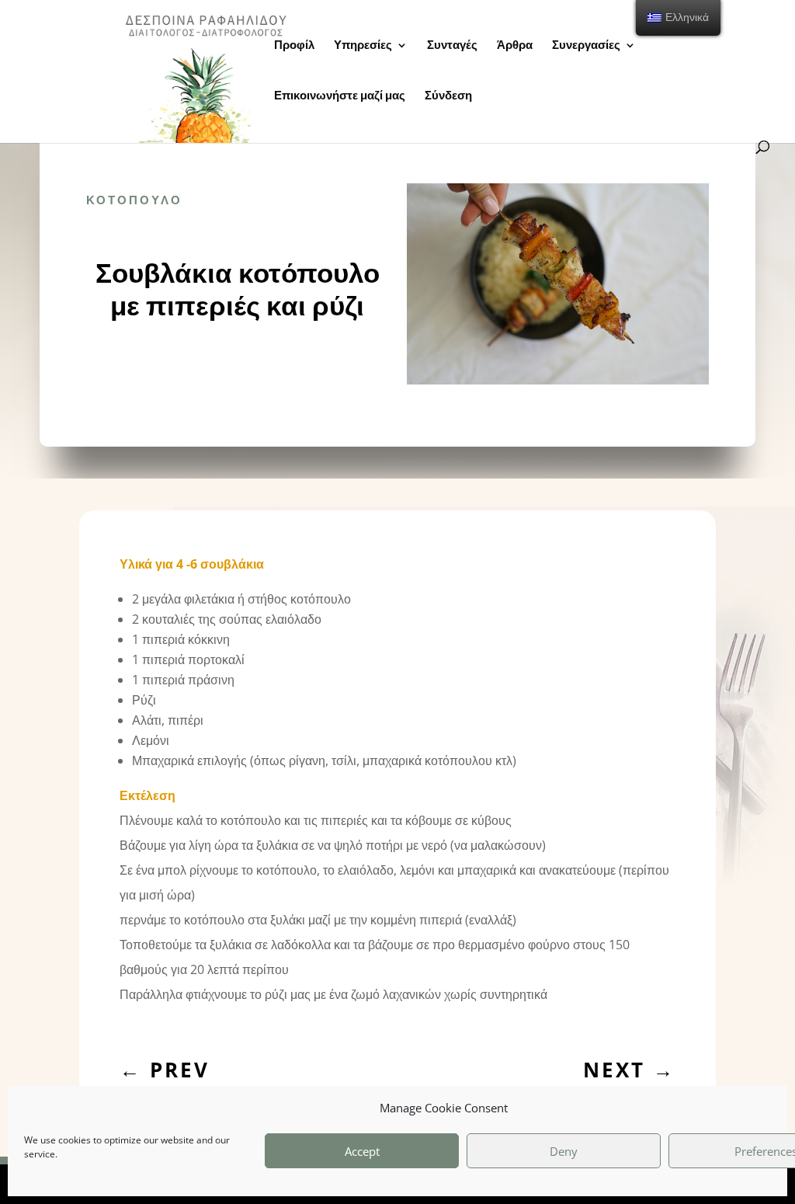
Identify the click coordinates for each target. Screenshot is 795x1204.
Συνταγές (452, 46)
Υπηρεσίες (363, 46)
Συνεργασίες (586, 46)
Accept (362, 1151)
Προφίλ (294, 46)
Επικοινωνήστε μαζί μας (339, 96)
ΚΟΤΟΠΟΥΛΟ (134, 200)
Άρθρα (515, 46)
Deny (564, 1151)
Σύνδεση (448, 96)
